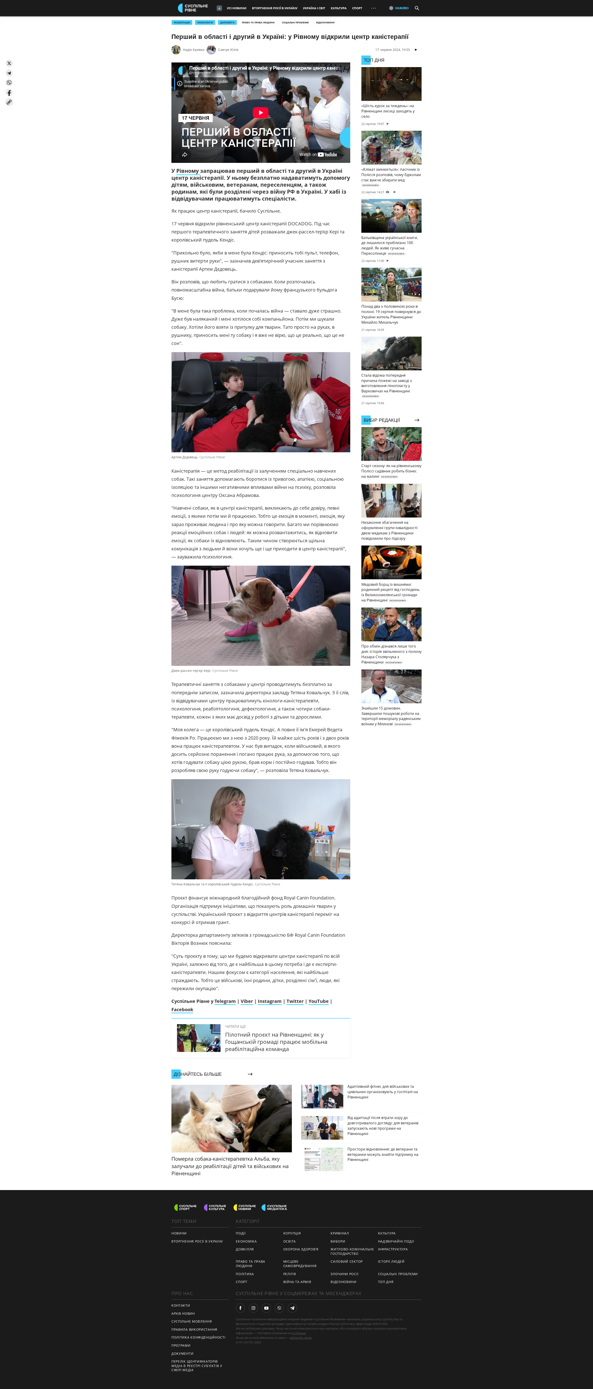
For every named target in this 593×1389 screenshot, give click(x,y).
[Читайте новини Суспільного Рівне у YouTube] (266, 1308)
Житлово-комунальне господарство (352, 1251)
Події (241, 1233)
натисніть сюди (301, 1338)
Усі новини (236, 8)
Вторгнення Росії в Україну (274, 8)
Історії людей (391, 1261)
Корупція (292, 1233)
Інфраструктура (393, 1249)
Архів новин (183, 1313)
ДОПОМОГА (227, 22)
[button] (9, 63)
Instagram (270, 1001)
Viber (247, 1001)
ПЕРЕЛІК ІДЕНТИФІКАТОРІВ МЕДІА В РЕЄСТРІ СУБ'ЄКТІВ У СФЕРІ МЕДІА (196, 1365)
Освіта (289, 1241)
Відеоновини (325, 22)
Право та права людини (258, 22)
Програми (181, 1345)
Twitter (295, 1001)
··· (373, 8)
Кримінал (340, 1233)
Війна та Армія (297, 1282)
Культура (339, 8)
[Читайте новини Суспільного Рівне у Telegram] (292, 1308)
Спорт (357, 8)
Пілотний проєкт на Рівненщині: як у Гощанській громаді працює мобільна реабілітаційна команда (276, 1042)
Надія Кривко (193, 49)
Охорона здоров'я (301, 1249)
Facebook (182, 1009)
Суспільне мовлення (191, 1321)
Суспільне (298, 1333)
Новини (179, 1233)
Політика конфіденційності (198, 1337)
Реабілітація (182, 22)
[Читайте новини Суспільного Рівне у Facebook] (240, 1308)
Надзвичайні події (396, 1241)
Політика (245, 1274)
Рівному (188, 170)
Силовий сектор (347, 1261)
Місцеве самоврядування (300, 1263)
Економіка (246, 1241)
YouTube (319, 1001)
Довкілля (245, 1249)
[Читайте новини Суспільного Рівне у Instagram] (253, 1308)
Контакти (180, 1305)
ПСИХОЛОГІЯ (205, 22)
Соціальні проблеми (295, 22)
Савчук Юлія (228, 49)
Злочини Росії (344, 1274)
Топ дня (386, 1282)
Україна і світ (314, 8)
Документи (182, 1353)
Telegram (225, 1001)
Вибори (338, 1241)
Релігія (289, 1274)
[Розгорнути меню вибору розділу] (219, 8)
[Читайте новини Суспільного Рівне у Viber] (279, 1308)
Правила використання (194, 1329)
